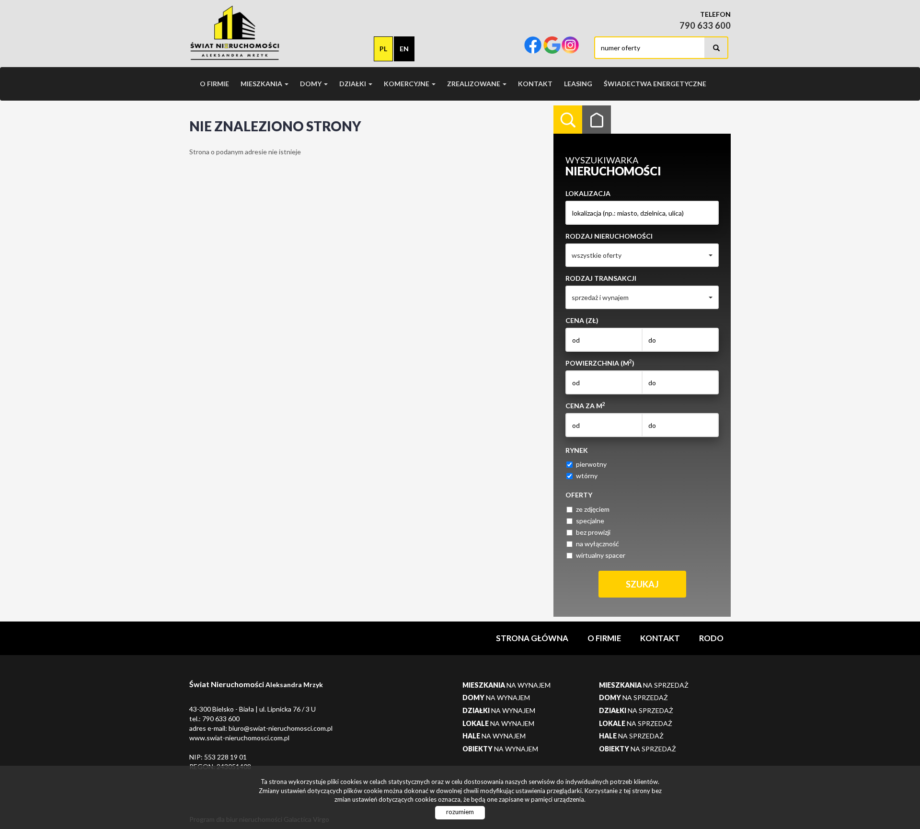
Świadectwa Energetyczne (655, 84)
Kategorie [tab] (596, 119)
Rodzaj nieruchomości (609, 236)
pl (383, 49)
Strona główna (532, 638)
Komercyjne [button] (407, 84)
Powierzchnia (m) (599, 362)
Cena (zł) (581, 320)
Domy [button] (311, 84)
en (404, 49)
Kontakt (535, 84)
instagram (570, 46)
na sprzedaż (644, 685)
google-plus (552, 46)
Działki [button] (353, 84)
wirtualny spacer (600, 555)
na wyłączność (597, 544)
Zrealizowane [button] (474, 84)
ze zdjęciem (593, 509)
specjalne (590, 521)
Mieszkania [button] (262, 84)
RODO (711, 638)
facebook (532, 46)
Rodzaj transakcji (600, 278)
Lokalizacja (587, 193)
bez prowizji (593, 532)
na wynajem (506, 685)
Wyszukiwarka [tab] (567, 119)
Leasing (578, 84)
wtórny (587, 476)
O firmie (214, 84)
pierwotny (591, 464)
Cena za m (585, 405)
